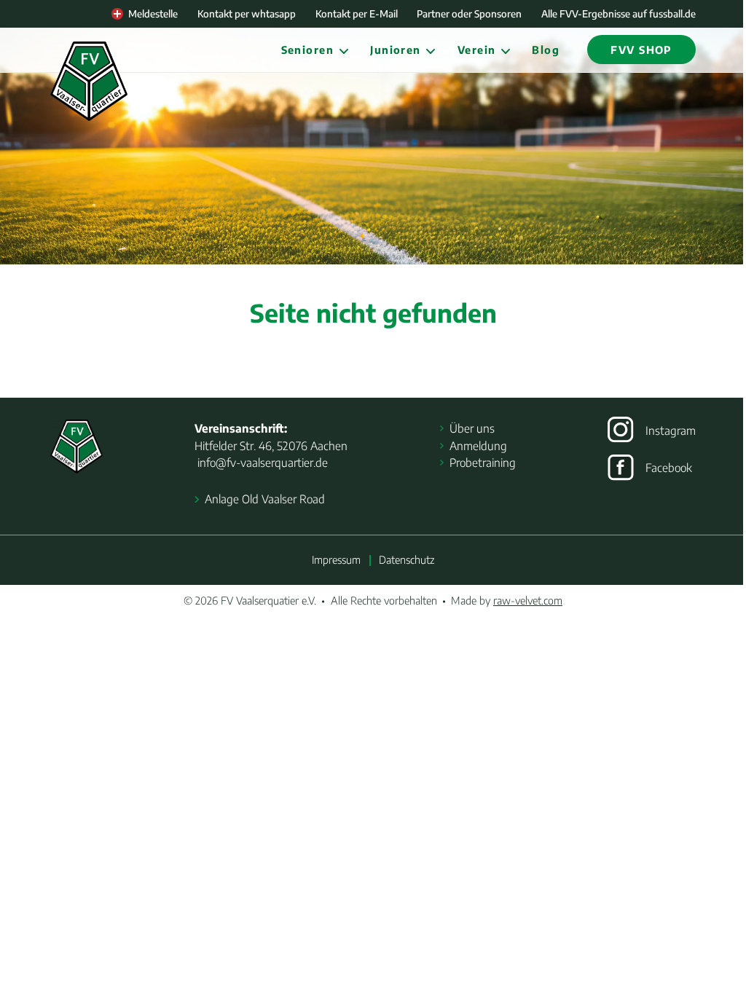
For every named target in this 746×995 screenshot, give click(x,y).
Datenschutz (406, 559)
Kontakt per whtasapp (246, 13)
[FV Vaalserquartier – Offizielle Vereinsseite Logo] (88, 81)
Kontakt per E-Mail (356, 13)
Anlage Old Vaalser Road (264, 499)
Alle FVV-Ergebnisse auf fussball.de (618, 13)
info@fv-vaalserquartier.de (261, 462)
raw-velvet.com (527, 600)
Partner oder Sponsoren (469, 13)
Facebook (668, 467)
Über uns (472, 428)
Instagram (670, 430)
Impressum (336, 559)
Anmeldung (478, 445)
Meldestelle (153, 13)
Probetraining (482, 462)
